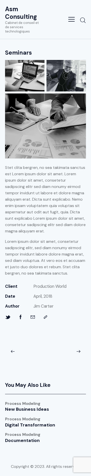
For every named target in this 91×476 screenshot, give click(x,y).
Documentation (22, 440)
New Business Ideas (27, 409)
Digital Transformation (30, 425)
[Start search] (83, 20)
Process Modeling (22, 403)
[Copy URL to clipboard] (45, 317)
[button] (12, 351)
